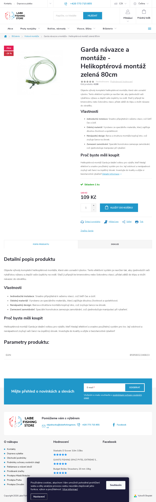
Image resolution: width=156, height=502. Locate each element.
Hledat (92, 15)
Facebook (121, 424)
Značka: (87, 230)
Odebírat (134, 387)
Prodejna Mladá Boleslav (18, 475)
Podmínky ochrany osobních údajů (23, 462)
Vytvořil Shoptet (145, 495)
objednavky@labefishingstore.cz (61, 426)
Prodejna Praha (14, 480)
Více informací (70, 489)
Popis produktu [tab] (41, 244)
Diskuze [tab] (115, 244)
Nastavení (39, 496)
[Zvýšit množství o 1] (93, 206)
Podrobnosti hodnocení (121, 81)
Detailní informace (110, 174)
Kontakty (8, 3)
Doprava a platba (24, 3)
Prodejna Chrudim (15, 484)
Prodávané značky (15, 471)
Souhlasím (116, 485)
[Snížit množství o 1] (93, 210)
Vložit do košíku (121, 207)
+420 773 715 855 (90, 424)
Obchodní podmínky (16, 458)
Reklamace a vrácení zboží (19, 466)
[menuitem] (10, 28)
